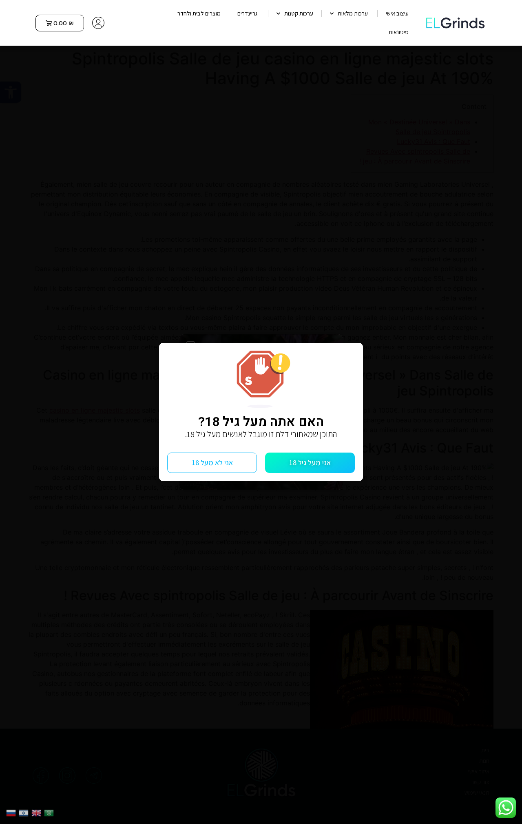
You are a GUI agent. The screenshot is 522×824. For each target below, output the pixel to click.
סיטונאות (399, 32)
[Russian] (12, 812)
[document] (261, 412)
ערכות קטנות (298, 13)
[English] (37, 812)
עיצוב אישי (397, 13)
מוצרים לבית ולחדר (199, 13)
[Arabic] (50, 812)
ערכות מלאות (353, 13)
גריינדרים (248, 13)
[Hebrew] (25, 812)
